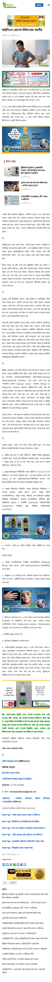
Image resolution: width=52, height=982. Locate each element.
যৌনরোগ (28, 798)
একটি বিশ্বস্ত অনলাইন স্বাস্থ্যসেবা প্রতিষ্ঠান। (17, 779)
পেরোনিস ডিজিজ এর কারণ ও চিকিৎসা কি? (18, 954)
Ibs (5, 883)
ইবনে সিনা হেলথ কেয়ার (11, 773)
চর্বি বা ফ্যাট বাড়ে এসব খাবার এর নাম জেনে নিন (19, 964)
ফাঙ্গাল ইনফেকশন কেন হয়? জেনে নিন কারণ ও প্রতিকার (22, 928)
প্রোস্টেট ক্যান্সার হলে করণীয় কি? (14, 918)
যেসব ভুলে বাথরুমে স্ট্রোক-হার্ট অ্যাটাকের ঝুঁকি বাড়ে (21, 913)
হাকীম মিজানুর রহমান (10, 761)
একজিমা (17, 798)
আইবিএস (13, 883)
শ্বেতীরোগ (5, 798)
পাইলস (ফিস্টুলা (40, 798)
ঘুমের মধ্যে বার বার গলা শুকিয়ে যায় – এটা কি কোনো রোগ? (24, 902)
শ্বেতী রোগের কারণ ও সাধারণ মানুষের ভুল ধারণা (20, 959)
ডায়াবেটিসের (8, 802)
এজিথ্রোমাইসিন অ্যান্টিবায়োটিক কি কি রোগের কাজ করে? (23, 923)
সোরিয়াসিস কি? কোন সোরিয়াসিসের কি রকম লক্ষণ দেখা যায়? (25, 938)
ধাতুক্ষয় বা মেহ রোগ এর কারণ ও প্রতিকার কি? (19, 933)
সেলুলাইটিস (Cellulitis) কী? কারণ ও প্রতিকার (19, 908)
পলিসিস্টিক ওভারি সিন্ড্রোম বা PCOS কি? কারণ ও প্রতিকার (24, 949)
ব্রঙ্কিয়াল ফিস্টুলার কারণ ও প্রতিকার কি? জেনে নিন (20, 943)
